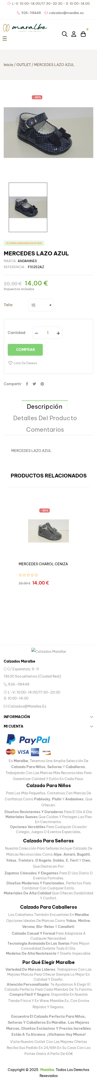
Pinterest (42, 383)
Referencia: (14, 267)
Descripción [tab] (44, 406)
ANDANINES (27, 261)
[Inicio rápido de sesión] (74, 34)
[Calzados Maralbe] (48, 651)
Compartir (27, 383)
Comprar (25, 349)
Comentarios (45, 429)
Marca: (10, 261)
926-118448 (18, 684)
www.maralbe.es (54, 1000)
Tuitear (34, 383)
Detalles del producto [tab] (45, 418)
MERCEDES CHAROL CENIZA (43, 564)
